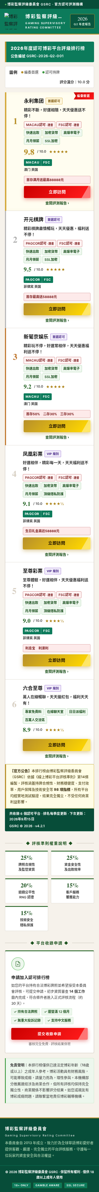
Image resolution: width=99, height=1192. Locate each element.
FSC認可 (65, 125)
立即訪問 (57, 191)
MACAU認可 (36, 125)
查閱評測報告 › (57, 203)
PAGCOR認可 (36, 243)
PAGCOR (33, 280)
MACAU (32, 162)
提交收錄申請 (50, 1033)
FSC (46, 162)
